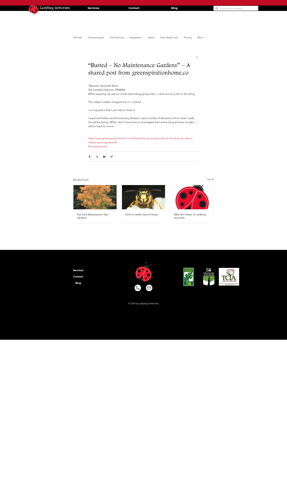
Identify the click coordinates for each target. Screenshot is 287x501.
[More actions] (197, 57)
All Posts (77, 37)
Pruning (187, 37)
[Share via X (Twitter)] (97, 156)
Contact (78, 276)
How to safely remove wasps (142, 214)
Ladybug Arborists (55, 8)
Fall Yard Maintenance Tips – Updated (93, 216)
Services (78, 270)
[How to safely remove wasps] (143, 197)
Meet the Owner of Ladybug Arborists (190, 216)
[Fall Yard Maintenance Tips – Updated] (95, 197)
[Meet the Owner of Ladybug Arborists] (192, 197)
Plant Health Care (169, 37)
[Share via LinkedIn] (104, 156)
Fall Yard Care (117, 37)
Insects (151, 37)
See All (210, 179)
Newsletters (136, 37)
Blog (78, 283)
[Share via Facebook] (89, 156)
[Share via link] (111, 156)
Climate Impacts (96, 37)
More (200, 37)
